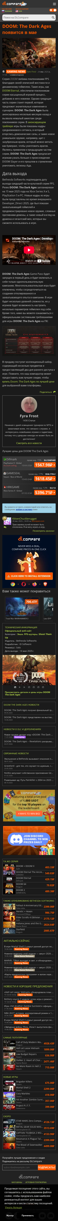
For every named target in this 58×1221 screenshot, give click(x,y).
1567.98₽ (44, 464)
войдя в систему (24, 509)
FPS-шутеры (30, 634)
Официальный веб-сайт (18, 630)
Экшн (20, 634)
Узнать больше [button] (13, 1207)
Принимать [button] (28, 1215)
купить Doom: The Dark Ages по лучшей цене (28, 381)
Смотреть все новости (29, 443)
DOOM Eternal (10, 90)
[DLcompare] (29, 1176)
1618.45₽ (44, 478)
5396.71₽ (44, 492)
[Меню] (54, 4)
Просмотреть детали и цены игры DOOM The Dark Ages (27, 693)
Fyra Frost (32, 71)
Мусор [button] (10, 1215)
